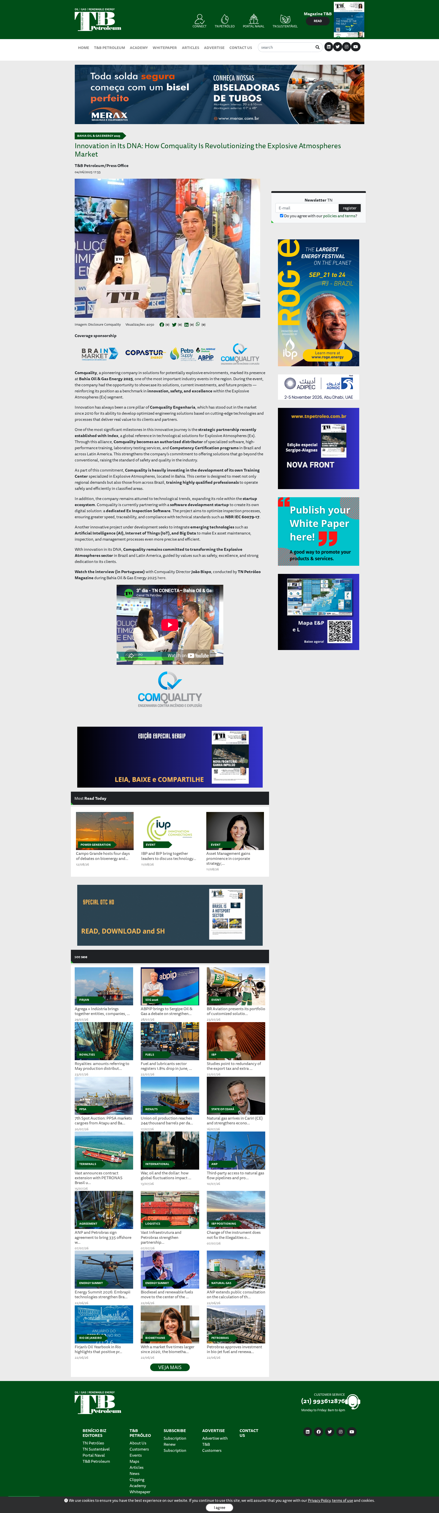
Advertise (214, 48)
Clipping (137, 1479)
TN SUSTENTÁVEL (285, 26)
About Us (138, 1443)
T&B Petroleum (109, 48)
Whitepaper (165, 48)
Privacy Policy (319, 1500)
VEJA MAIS (170, 1367)
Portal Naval (94, 1455)
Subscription (175, 1438)
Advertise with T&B (215, 1441)
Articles (190, 48)
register (349, 208)
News (134, 1473)
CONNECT (200, 26)
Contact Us (240, 48)
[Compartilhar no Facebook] (162, 325)
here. (162, 577)
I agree (219, 1507)
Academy (139, 48)
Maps (134, 1461)
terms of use (342, 1500)
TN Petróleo (93, 1443)
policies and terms (339, 215)
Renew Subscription (175, 1447)
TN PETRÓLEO (225, 26)
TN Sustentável (96, 1449)
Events (136, 1455)
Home (83, 48)
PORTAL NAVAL (253, 26)
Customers (139, 1449)
